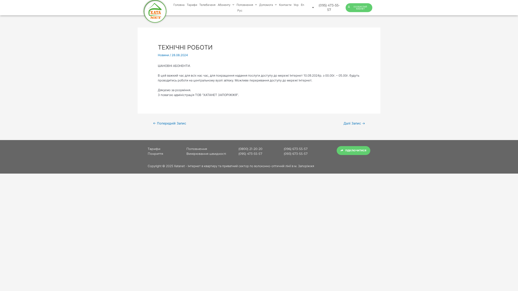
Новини (163, 55)
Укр (296, 4)
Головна (179, 4)
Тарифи (192, 4)
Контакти (285, 4)
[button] (326, 7)
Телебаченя (207, 4)
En (302, 4)
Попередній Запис (169, 123)
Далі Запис (354, 123)
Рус (239, 10)
